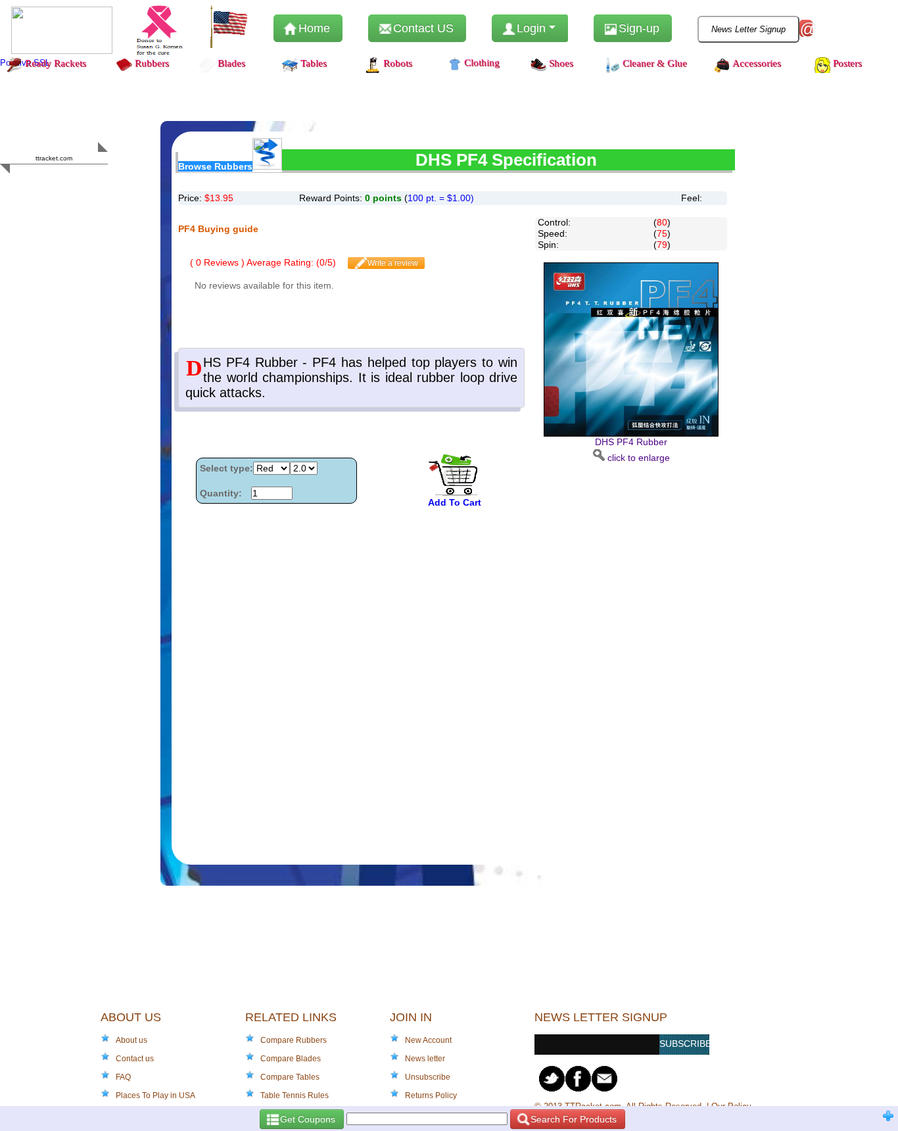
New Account (428, 1040)
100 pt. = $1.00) (441, 198)
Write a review (392, 263)
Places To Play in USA (155, 1095)
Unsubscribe (427, 1077)
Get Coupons (306, 1119)
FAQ (123, 1077)
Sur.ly (79, 184)
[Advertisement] (631, 661)
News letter (425, 1058)
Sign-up (637, 28)
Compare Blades (290, 1058)
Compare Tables (289, 1077)
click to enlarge (632, 449)
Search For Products (572, 1119)
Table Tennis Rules (294, 1095)
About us (131, 1040)
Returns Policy (431, 1095)
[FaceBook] (578, 1079)
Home (312, 28)
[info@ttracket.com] (605, 1079)
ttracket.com (53, 158)
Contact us (135, 1058)
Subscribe (684, 1043)
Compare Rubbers (293, 1040)
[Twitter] (552, 1079)
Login (531, 28)
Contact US (422, 28)
